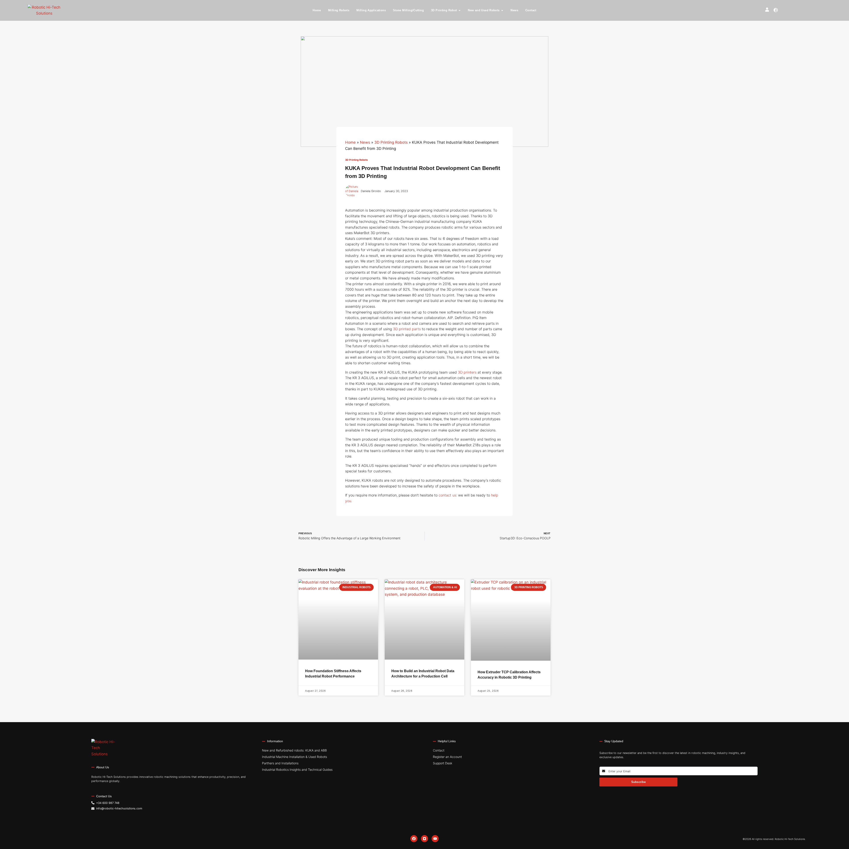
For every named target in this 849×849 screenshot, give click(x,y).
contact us (447, 495)
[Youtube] (435, 838)
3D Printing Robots (391, 142)
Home (350, 142)
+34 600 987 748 (107, 803)
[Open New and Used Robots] (502, 10)
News (365, 142)
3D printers (467, 372)
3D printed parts (407, 329)
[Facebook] (413, 838)
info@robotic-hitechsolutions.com (119, 808)
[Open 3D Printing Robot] (459, 10)
